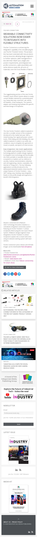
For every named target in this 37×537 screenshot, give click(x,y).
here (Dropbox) (26, 247)
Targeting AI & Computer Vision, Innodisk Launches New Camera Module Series (15, 366)
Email (5, 410)
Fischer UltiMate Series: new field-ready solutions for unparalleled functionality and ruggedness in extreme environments (16, 340)
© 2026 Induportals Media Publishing (17, 524)
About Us (6, 522)
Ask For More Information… (15, 267)
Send (18, 424)
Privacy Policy (17, 522)
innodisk (6, 361)
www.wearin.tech (16, 259)
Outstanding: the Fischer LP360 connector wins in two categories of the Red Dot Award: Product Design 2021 (18, 313)
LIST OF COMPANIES (10, 526)
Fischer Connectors (11, 30)
